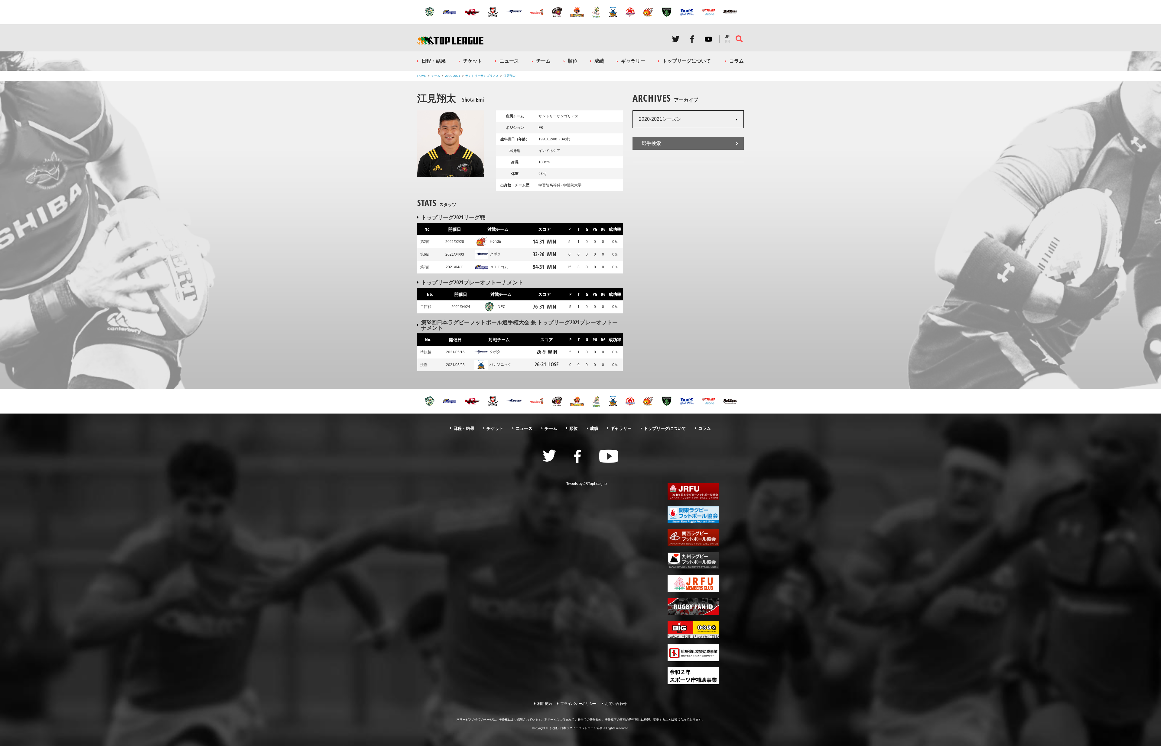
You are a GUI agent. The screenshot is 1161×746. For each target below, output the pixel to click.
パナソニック (500, 364)
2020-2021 (452, 75)
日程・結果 (433, 61)
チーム (543, 61)
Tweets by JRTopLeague (586, 484)
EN (727, 42)
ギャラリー (633, 61)
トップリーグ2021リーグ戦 (453, 217)
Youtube (708, 39)
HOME (421, 75)
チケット (472, 61)
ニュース (509, 61)
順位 (572, 61)
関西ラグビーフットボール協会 (693, 537)
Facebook (692, 39)
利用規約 (544, 704)
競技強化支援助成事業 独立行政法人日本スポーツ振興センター (693, 652)
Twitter (675, 39)
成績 (599, 61)
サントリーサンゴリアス (482, 75)
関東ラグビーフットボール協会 (693, 514)
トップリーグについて (686, 61)
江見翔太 (509, 75)
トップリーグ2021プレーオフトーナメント (472, 282)
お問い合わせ (616, 704)
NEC (502, 307)
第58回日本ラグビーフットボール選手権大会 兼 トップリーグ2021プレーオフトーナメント (519, 324)
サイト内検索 (739, 39)
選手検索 (651, 143)
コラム (736, 61)
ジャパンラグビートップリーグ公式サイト (450, 40)
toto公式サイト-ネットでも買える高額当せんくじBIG (693, 629)
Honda (495, 241)
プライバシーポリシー (578, 704)
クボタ (495, 254)
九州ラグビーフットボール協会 (693, 560)
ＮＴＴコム (499, 267)
